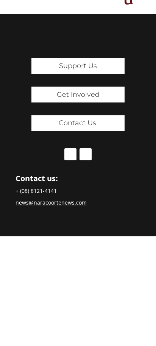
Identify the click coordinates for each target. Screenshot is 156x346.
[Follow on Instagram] (86, 154)
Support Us (78, 66)
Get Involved (78, 94)
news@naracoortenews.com (51, 202)
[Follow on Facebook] (70, 154)
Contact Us (77, 123)
